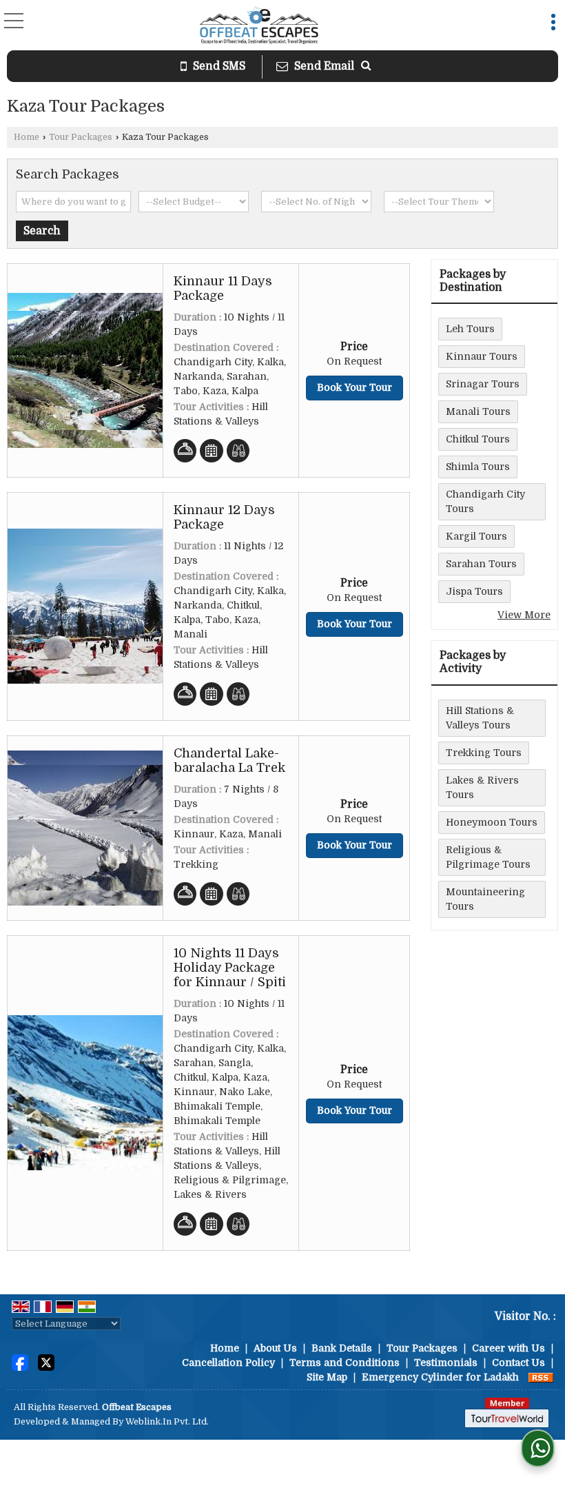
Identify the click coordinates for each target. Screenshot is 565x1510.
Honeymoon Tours (491, 822)
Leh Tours (470, 328)
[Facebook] (20, 1361)
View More (524, 614)
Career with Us (508, 1348)
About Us (275, 1348)
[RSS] (540, 1377)
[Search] (366, 65)
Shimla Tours (478, 466)
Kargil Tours (476, 536)
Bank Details (341, 1348)
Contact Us (518, 1362)
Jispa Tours (474, 591)
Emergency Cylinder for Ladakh (440, 1377)
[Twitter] (46, 1361)
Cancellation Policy (228, 1362)
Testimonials (445, 1362)
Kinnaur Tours (481, 356)
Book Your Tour (354, 387)
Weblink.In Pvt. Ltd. (167, 1422)
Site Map (327, 1377)
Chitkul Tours (478, 439)
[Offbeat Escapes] (259, 26)
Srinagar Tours (483, 383)
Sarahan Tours (481, 563)
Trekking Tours (484, 752)
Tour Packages (80, 137)
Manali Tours (478, 411)
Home (26, 137)
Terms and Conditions (344, 1362)
